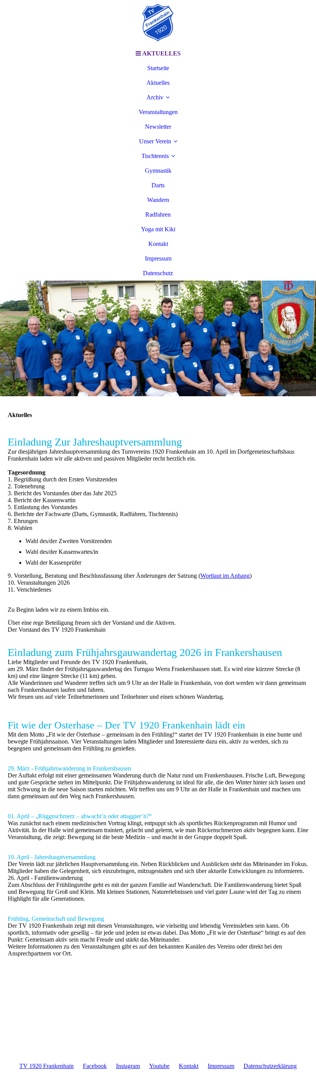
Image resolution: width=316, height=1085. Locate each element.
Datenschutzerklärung (270, 1066)
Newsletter (158, 126)
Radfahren (158, 214)
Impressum (158, 258)
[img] (158, 23)
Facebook (95, 1066)
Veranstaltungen (158, 112)
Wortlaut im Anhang (225, 575)
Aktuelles (158, 82)
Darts (158, 185)
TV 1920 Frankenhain (46, 1066)
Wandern (158, 200)
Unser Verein (155, 141)
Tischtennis (155, 156)
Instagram (128, 1066)
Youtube (159, 1066)
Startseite (158, 68)
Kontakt (158, 244)
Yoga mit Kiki (158, 229)
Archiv (154, 97)
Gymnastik (158, 170)
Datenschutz (158, 273)
